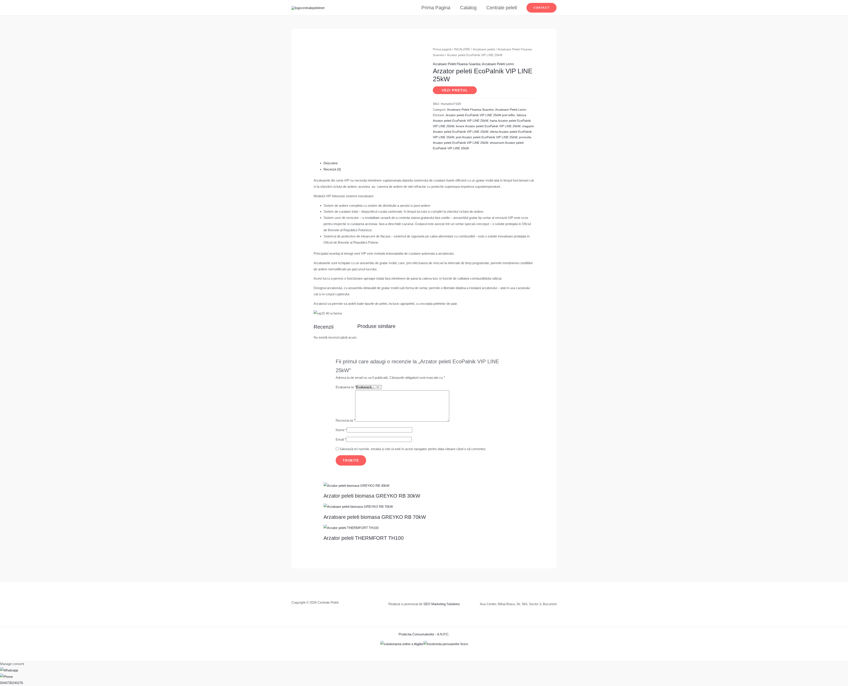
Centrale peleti (501, 7)
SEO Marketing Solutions (441, 604)
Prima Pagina (435, 7)
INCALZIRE (462, 49)
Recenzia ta (345, 420)
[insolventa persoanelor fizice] (446, 643)
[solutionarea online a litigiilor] (402, 643)
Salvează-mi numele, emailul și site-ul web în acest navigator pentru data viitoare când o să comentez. (412, 449)
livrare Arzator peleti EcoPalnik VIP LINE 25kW (488, 126)
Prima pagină (442, 49)
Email (341, 439)
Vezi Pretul (455, 90)
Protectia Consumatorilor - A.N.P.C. (424, 634)
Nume (341, 430)
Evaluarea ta (346, 387)
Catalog (468, 7)
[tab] (429, 163)
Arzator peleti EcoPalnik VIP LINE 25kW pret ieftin (480, 115)
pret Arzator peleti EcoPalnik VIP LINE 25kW (486, 137)
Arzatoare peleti (484, 49)
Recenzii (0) (332, 169)
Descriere (331, 163)
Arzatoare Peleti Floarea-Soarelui (456, 64)
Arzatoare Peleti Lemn (498, 64)
